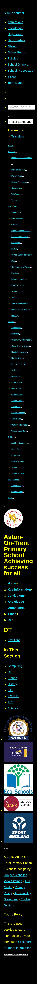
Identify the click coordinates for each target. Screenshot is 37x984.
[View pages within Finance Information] (29, 237)
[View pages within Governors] (21, 243)
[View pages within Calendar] (19, 334)
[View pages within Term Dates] (22, 419)
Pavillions (14, 640)
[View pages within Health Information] (27, 352)
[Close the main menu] (4, 506)
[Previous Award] (4, 848)
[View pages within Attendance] (21, 328)
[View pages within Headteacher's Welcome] (12, 164)
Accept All (7, 954)
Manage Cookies (16, 954)
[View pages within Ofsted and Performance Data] (16, 261)
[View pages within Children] (15, 437)
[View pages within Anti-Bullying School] (29, 443)
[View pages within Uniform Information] (29, 425)
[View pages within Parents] (15, 322)
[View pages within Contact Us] (21, 188)
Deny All (24, 954)
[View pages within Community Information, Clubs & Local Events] (30, 346)
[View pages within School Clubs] (23, 401)
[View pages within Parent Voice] (23, 176)
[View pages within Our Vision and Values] (31, 267)
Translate (17, 136)
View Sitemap (13, 881)
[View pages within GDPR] (17, 249)
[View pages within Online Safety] (23, 492)
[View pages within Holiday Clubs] (23, 358)
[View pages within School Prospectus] (28, 182)
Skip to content (14, 13)
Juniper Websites (15, 875)
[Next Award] (7, 848)
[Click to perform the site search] (8, 116)
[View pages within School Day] (21, 407)
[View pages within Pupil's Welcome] (26, 170)
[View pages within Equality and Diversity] (30, 231)
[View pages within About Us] (16, 152)
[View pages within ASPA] (13, 498)
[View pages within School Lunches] (25, 413)
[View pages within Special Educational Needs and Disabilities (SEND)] (18, 316)
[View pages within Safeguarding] (23, 486)
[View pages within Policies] (18, 273)
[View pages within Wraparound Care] (27, 431)
